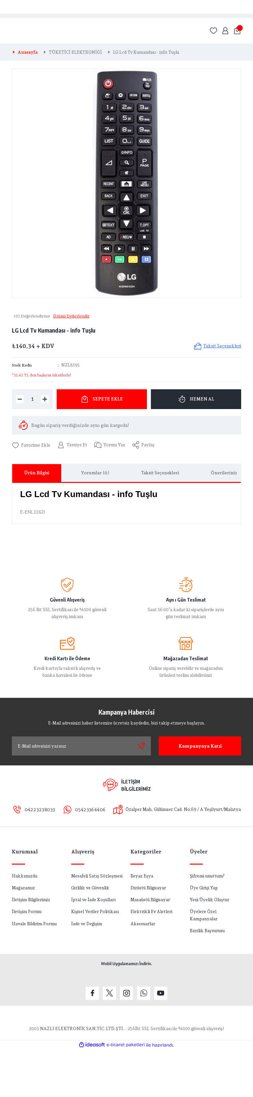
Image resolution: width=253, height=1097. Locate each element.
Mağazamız (23, 887)
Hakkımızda (24, 875)
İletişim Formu (27, 911)
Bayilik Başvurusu (207, 930)
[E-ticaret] (125, 1045)
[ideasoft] (92, 1045)
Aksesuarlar (142, 923)
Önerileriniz (224, 472)
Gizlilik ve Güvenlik (90, 887)
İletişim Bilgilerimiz (31, 899)
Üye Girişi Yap (204, 887)
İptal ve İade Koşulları (93, 899)
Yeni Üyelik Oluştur (209, 899)
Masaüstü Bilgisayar (150, 899)
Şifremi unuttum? (207, 875)
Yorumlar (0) (95, 472)
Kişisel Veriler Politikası (95, 911)
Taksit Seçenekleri (160, 472)
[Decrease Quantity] (20, 399)
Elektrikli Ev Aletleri (151, 911)
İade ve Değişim (86, 923)
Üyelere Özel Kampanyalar (203, 915)
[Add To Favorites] (31, 445)
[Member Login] (225, 31)
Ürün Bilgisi (36, 472)
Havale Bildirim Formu (34, 923)
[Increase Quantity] (45, 399)
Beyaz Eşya (141, 875)
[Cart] (237, 31)
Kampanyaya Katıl (200, 746)
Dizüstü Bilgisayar (148, 887)
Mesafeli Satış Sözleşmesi (97, 875)
